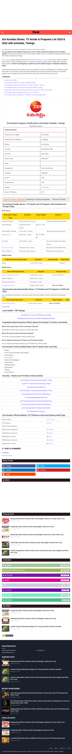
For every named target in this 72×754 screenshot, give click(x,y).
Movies (34, 580)
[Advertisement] (36, 15)
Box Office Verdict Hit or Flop (34, 570)
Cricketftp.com (40, 650)
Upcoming (34, 595)
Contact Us (62, 748)
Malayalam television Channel (39, 60)
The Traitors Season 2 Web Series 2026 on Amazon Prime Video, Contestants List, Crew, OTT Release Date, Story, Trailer (40, 702)
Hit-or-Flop (34, 575)
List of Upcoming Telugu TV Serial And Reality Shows (36, 404)
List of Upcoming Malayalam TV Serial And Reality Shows (36, 401)
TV (34, 585)
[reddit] (19, 474)
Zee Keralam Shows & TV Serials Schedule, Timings (20, 82)
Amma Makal (9, 357)
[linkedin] (19, 470)
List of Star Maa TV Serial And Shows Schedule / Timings (36, 380)
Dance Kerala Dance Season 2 (10, 275)
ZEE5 (42, 192)
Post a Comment (7, 455)
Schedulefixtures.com (8, 652)
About (56, 748)
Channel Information (11, 80)
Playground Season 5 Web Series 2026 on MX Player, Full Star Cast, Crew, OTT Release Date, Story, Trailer (39, 710)
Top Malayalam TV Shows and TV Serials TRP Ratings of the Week (36, 318)
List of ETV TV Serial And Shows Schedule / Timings (36, 383)
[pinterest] (53, 470)
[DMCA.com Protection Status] (7, 636)
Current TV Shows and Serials (14, 199)
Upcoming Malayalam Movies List (36, 387)
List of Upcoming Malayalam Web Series (36, 397)
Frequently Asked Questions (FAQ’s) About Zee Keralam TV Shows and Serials (28, 90)
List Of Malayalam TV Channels (36, 411)
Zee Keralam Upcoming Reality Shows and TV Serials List (22, 92)
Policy (68, 748)
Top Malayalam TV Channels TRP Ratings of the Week (36, 315)
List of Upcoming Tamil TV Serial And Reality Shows (36, 408)
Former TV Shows (59, 199)
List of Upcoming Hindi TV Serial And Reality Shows (36, 394)
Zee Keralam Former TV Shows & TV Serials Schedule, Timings (23, 87)
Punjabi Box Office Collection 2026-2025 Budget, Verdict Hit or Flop (32, 526)
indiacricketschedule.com (9, 650)
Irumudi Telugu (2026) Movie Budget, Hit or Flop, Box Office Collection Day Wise (36, 626)
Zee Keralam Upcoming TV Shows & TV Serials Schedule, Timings (24, 85)
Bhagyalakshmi (6, 234)
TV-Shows (34, 590)
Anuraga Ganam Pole (8, 285)
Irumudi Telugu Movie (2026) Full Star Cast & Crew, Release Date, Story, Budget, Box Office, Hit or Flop (39, 551)
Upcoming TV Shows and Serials (38, 199)
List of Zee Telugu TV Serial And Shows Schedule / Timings (36, 390)
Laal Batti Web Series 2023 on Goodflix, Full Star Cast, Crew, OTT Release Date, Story (37, 738)
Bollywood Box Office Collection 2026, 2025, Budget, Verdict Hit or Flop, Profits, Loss (37, 518)
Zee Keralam (5, 60)
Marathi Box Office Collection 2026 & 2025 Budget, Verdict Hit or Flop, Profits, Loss (37, 534)
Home (50, 748)
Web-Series (34, 600)
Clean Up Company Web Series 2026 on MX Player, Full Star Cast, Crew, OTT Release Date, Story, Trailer (39, 694)
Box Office (34, 565)
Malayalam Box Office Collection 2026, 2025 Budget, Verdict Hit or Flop (33, 618)
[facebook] (19, 466)
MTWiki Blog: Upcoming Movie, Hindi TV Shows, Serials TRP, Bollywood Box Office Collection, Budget (37, 751)
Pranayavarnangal (7, 247)
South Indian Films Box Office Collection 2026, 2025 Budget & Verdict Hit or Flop (36, 542)
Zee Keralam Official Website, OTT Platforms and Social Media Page (25, 95)
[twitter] (53, 466)
